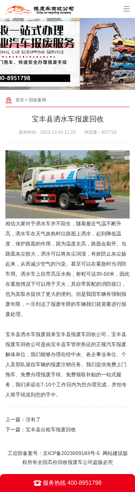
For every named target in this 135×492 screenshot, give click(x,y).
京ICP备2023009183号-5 (71, 453)
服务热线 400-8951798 (71, 483)
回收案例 (37, 99)
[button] (64, 84)
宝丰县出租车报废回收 (51, 429)
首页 (19, 99)
